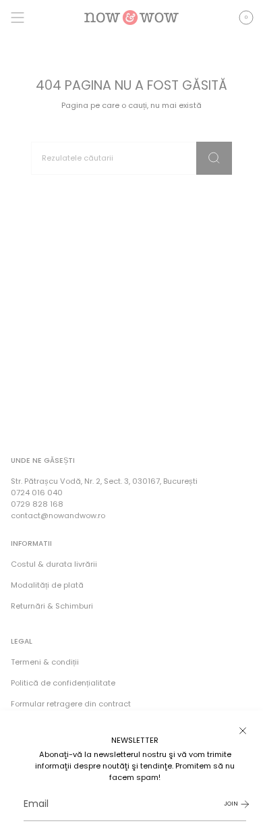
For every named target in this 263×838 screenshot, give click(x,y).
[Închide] (243, 730)
